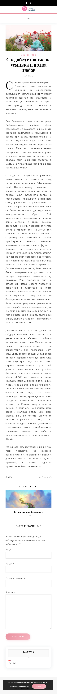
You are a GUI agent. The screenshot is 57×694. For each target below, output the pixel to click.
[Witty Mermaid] (28, 8)
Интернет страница (15, 578)
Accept (39, 686)
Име (8, 549)
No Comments (45, 477)
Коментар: (11, 592)
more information (22, 686)
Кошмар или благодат (28, 512)
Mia (10, 477)
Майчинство (28, 55)
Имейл (10, 563)
